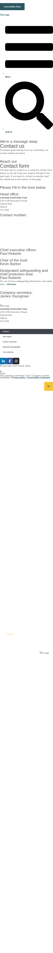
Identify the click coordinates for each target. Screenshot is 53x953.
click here (11, 284)
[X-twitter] (16, 640)
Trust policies (8, 352)
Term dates (7, 337)
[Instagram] (16, 361)
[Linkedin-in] (3, 361)
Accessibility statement (38, 377)
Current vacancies (10, 342)
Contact (6, 331)
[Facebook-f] (9, 361)
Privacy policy (18, 377)
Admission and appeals (11, 347)
